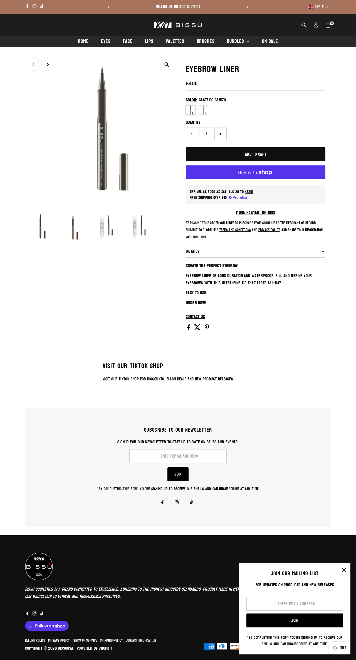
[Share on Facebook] (189, 328)
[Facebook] (27, 7)
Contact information (141, 640)
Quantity (193, 122)
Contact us (195, 316)
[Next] (247, 7)
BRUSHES (206, 41)
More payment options (255, 212)
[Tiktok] (42, 7)
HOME (83, 41)
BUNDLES (236, 41)
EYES (106, 41)
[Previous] (109, 7)
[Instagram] (34, 7)
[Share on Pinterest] (207, 328)
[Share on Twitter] (198, 328)
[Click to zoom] (166, 64)
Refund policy (35, 640)
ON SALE (270, 41)
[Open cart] (328, 25)
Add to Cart (255, 154)
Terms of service (84, 640)
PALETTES (175, 41)
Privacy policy (59, 640)
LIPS (149, 41)
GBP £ (319, 7)
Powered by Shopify (94, 648)
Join (178, 474)
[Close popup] (344, 570)
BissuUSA (65, 648)
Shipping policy (111, 640)
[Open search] (303, 25)
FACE (128, 41)
